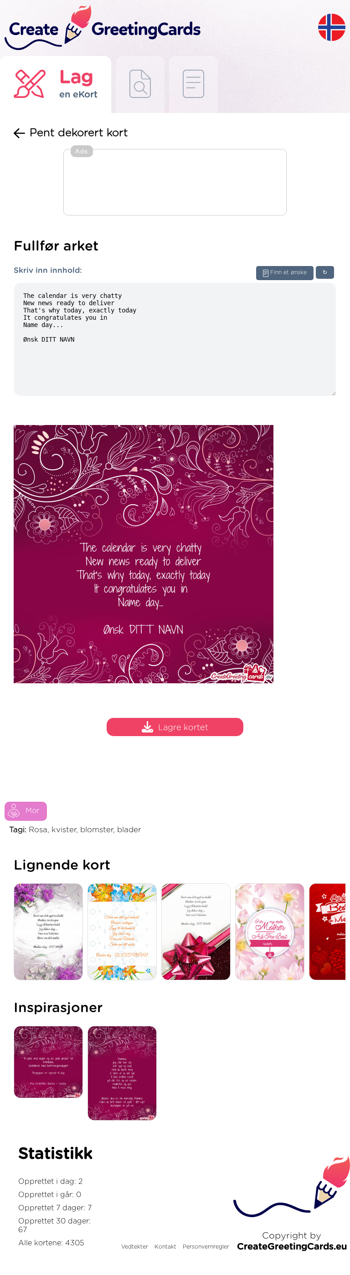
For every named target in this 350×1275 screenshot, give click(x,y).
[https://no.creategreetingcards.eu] (159, 28)
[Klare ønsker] (140, 84)
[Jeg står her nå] (124, 1074)
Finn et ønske (288, 272)
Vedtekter (134, 1246)
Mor (32, 810)
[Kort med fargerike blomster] (124, 932)
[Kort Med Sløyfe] (198, 932)
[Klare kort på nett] (193, 84)
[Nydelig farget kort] (51, 932)
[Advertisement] (175, 183)
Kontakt (165, 1246)
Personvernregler (206, 1246)
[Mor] (272, 932)
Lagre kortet (183, 728)
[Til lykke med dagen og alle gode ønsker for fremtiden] (51, 1063)
